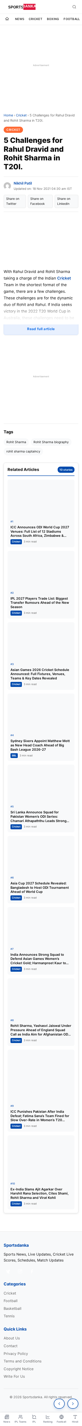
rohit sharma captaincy (23, 451)
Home (8, 115)
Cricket (35, 19)
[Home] (7, 19)
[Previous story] (59, 1404)
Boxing (53, 19)
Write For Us (14, 1376)
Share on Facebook (37, 201)
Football (72, 19)
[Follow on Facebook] (31, 1271)
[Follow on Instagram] (20, 1271)
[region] (41, 65)
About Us (12, 1338)
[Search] (74, 7)
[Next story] (72, 1404)
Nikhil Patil (23, 183)
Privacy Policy (16, 1353)
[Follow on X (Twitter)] (8, 1271)
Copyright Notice (18, 1369)
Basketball (12, 1308)
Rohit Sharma (16, 442)
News (19, 19)
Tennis (9, 1316)
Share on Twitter (12, 201)
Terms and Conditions (22, 1361)
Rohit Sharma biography (51, 442)
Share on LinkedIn (63, 201)
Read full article (41, 329)
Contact (11, 1346)
